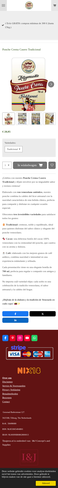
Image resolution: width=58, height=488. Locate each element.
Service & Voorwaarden (13, 386)
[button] (8, 118)
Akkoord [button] (46, 483)
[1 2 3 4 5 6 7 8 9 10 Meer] (7, 165)
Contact (6, 401)
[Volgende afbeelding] (51, 84)
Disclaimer (7, 382)
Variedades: (10, 143)
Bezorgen (7, 397)
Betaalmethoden (10, 393)
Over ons (7, 378)
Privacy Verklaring (11, 389)
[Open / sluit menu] (3, 5)
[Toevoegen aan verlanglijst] (52, 165)
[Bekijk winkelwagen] (54, 5)
